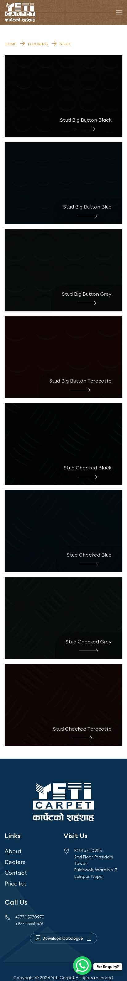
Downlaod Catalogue (63, 938)
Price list (15, 883)
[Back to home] (20, 12)
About (13, 851)
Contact (16, 872)
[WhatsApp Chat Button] (82, 965)
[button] (119, 12)
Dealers (15, 861)
